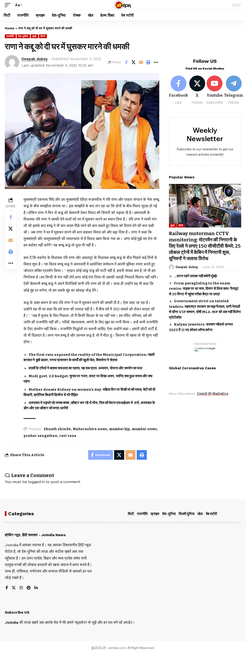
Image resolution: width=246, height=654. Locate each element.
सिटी (43, 36)
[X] (197, 90)
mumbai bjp (119, 429)
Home (9, 28)
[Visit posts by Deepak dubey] (12, 62)
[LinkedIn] (36, 588)
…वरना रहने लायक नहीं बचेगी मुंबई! (195, 276)
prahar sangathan (40, 436)
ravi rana (67, 436)
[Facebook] (178, 90)
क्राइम (155, 514)
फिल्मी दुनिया (186, 514)
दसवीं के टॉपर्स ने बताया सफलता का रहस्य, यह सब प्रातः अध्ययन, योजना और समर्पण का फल (85, 368)
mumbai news (144, 429)
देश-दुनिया (23, 36)
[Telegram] (233, 90)
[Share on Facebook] (126, 62)
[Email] (141, 62)
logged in (36, 481)
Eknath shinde (57, 429)
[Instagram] (21, 588)
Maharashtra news (90, 429)
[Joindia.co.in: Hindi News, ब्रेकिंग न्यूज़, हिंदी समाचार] (123, 5)
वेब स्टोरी (211, 514)
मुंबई (34, 36)
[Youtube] (214, 90)
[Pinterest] (28, 588)
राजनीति (10, 36)
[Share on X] (133, 62)
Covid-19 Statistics (212, 394)
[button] (9, 5)
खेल (200, 514)
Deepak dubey (35, 59)
